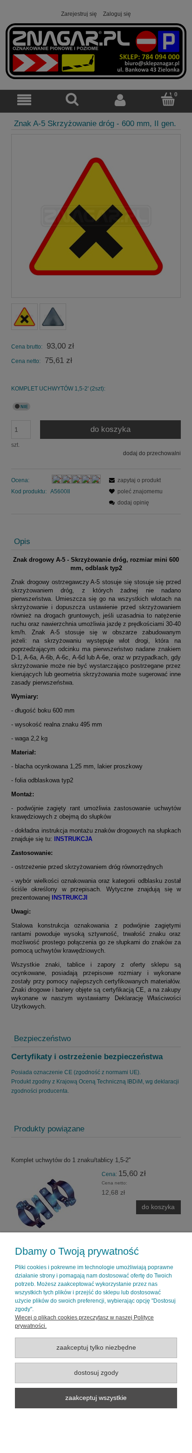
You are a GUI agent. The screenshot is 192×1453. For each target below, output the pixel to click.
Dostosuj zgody (96, 1372)
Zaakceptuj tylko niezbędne (96, 1347)
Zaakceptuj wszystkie (96, 1397)
